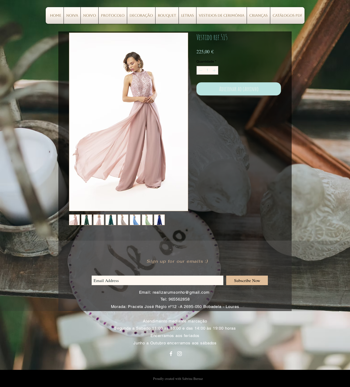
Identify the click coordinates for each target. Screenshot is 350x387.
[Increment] (215, 70)
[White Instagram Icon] (179, 354)
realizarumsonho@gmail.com (181, 292)
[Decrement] (200, 70)
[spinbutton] (207, 70)
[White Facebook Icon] (171, 354)
